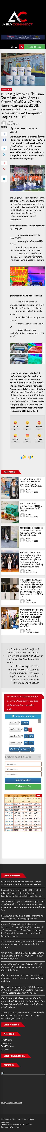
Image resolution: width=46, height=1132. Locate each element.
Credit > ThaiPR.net (12, 875)
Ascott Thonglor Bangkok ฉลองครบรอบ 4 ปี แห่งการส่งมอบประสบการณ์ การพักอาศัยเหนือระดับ (31, 531)
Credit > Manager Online (14, 1055)
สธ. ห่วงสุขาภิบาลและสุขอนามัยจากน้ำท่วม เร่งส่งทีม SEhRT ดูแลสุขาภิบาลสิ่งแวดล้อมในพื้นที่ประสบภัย (22, 944)
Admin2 (10, 122)
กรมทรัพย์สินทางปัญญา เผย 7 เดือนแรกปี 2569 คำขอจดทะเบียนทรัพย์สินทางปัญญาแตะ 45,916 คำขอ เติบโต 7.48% (21, 967)
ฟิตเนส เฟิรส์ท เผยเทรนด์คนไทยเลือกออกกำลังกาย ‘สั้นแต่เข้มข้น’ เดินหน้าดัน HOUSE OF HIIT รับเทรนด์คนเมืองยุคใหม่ (22, 956)
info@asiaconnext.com (11, 1102)
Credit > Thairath (11, 1024)
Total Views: (7, 1040)
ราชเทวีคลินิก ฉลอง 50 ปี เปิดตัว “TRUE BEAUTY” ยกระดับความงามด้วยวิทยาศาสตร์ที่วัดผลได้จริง (31, 483)
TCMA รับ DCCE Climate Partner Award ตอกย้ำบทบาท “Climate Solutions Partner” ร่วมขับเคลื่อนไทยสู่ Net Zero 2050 (22, 1015)
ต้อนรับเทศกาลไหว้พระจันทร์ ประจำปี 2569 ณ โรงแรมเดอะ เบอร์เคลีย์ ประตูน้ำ (31, 507)
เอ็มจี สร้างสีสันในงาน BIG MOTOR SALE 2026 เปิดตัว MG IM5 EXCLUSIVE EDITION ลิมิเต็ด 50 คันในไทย (22, 978)
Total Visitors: (7, 1046)
